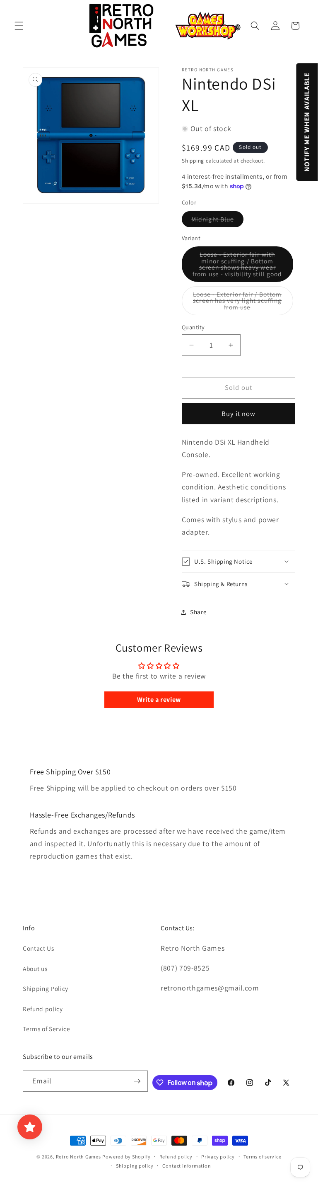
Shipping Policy (45, 988)
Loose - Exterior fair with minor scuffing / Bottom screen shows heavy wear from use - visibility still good (243, 266)
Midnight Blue (217, 220)
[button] (19, 26)
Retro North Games (78, 1156)
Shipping (193, 160)
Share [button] (198, 612)
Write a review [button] (159, 699)
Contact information (186, 1166)
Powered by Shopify (126, 1156)
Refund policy (43, 1009)
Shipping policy (135, 1166)
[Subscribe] (137, 1081)
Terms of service (262, 1156)
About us (35, 968)
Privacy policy (218, 1156)
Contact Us (38, 948)
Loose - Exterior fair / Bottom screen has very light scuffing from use (239, 302)
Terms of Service (46, 1028)
